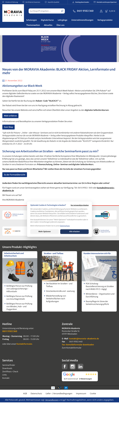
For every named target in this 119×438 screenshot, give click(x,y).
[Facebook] (65, 366)
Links (4, 375)
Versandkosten (52, 400)
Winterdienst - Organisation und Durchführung (100, 295)
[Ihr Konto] (101, 11)
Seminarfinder (8, 365)
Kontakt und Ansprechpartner (106, 2)
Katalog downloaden (82, 2)
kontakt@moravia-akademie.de (84, 338)
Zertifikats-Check (10, 371)
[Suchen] (62, 11)
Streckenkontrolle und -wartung (60, 291)
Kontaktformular (24, 344)
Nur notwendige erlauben (80, 205)
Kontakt (6, 378)
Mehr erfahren (10, 116)
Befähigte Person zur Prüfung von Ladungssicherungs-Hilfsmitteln (19, 289)
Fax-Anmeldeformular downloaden (78, 344)
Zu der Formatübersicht (14, 175)
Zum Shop (8, 127)
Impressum (81, 393)
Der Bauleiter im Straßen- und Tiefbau (59, 284)
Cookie (93, 393)
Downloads (7, 368)
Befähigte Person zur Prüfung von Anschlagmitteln (19, 297)
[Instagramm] (72, 366)
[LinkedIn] (80, 366)
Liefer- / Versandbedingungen (59, 393)
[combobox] (44, 11)
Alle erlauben (74, 232)
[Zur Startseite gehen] (13, 13)
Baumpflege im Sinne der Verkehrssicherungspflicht (97, 302)
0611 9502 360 (85, 10)
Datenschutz (36, 393)
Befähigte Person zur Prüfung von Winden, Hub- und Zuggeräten (19, 306)
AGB (25, 393)
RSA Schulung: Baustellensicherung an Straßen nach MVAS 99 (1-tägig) (100, 286)
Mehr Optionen (44, 232)
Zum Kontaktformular (71, 348)
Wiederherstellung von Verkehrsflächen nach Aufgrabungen (56, 299)
